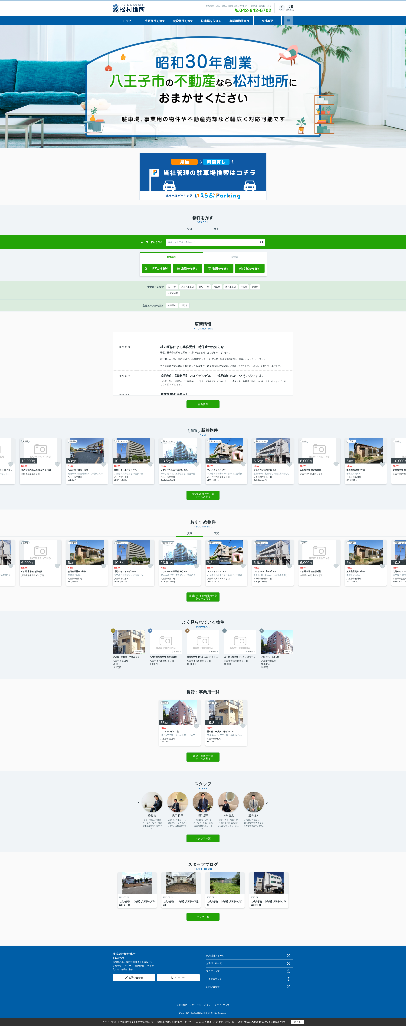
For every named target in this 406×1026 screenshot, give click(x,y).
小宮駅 (244, 287)
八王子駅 (172, 287)
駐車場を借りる (211, 21)
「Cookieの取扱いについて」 (256, 1022)
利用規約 (183, 1005)
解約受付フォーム (215, 955)
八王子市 (172, 305)
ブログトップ (212, 971)
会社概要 (267, 21)
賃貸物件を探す (183, 21)
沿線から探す (189, 268)
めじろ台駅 (173, 293)
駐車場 (235, 257)
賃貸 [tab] (189, 228)
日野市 (184, 305)
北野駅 (255, 287)
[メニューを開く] (289, 20)
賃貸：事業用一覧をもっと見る (203, 757)
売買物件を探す (155, 21)
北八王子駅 (204, 287)
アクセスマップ (214, 979)
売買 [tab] (216, 228)
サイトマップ (223, 1005)
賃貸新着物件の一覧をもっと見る (203, 495)
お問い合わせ (136, 977)
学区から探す (251, 268)
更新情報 (203, 404)
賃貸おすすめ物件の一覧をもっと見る (203, 597)
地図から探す (220, 268)
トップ (127, 21)
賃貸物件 (171, 257)
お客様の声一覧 (214, 963)
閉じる (297, 1022)
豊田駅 (217, 287)
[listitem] (133, 461)
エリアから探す (159, 268)
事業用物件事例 (239, 21)
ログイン (282, 10)
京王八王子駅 (187, 287)
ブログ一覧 (203, 917)
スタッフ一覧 (203, 838)
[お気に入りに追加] (10, 464)
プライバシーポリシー (202, 1005)
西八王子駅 (230, 287)
